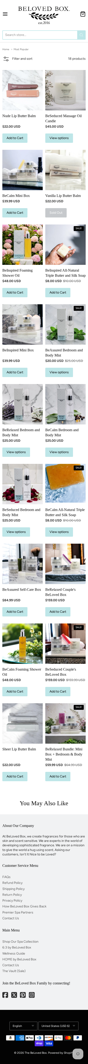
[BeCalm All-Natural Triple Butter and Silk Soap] (65, 483)
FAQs (6, 877)
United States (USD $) (56, 1026)
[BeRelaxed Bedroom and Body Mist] (22, 404)
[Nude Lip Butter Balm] (22, 90)
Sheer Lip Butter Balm (19, 749)
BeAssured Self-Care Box (21, 590)
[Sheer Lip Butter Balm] (22, 723)
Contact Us (10, 918)
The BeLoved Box (36, 1052)
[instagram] (32, 995)
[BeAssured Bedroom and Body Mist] (65, 324)
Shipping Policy (13, 889)
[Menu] (7, 14)
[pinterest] (23, 995)
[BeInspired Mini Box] (22, 324)
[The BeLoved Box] (43, 14)
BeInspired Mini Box (18, 350)
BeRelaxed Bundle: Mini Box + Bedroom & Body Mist (63, 754)
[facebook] (5, 995)
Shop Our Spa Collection (20, 942)
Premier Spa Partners (17, 912)
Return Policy (12, 895)
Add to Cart (15, 138)
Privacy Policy (12, 901)
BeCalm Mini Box (16, 196)
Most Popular (21, 49)
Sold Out (56, 213)
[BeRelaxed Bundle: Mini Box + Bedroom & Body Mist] (65, 723)
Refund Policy (12, 883)
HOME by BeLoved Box (19, 959)
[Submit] (81, 35)
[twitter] (14, 995)
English (17, 1026)
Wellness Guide (13, 954)
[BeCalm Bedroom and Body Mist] (65, 404)
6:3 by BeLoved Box (16, 947)
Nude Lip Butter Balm (19, 116)
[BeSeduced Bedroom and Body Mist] (22, 484)
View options (59, 138)
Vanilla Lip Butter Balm (63, 196)
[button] (17, 59)
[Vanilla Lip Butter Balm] (65, 170)
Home (5, 49)
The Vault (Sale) (14, 971)
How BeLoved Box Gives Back (24, 906)
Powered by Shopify (60, 1052)
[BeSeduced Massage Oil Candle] (65, 90)
